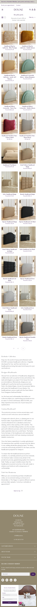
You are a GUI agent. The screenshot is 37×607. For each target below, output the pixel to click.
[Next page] (23, 348)
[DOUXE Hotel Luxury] (18, 9)
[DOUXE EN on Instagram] (15, 580)
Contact (18, 5)
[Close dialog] (35, 586)
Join (33, 574)
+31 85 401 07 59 (18, 539)
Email (3, 597)
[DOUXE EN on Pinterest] (7, 580)
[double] (2, 17)
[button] (2, 10)
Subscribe (9, 602)
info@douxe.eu (18, 535)
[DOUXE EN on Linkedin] (11, 580)
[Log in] (32, 10)
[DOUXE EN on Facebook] (2, 580)
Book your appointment (7, 5)
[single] (5, 17)
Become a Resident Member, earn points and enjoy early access (18, 1)
